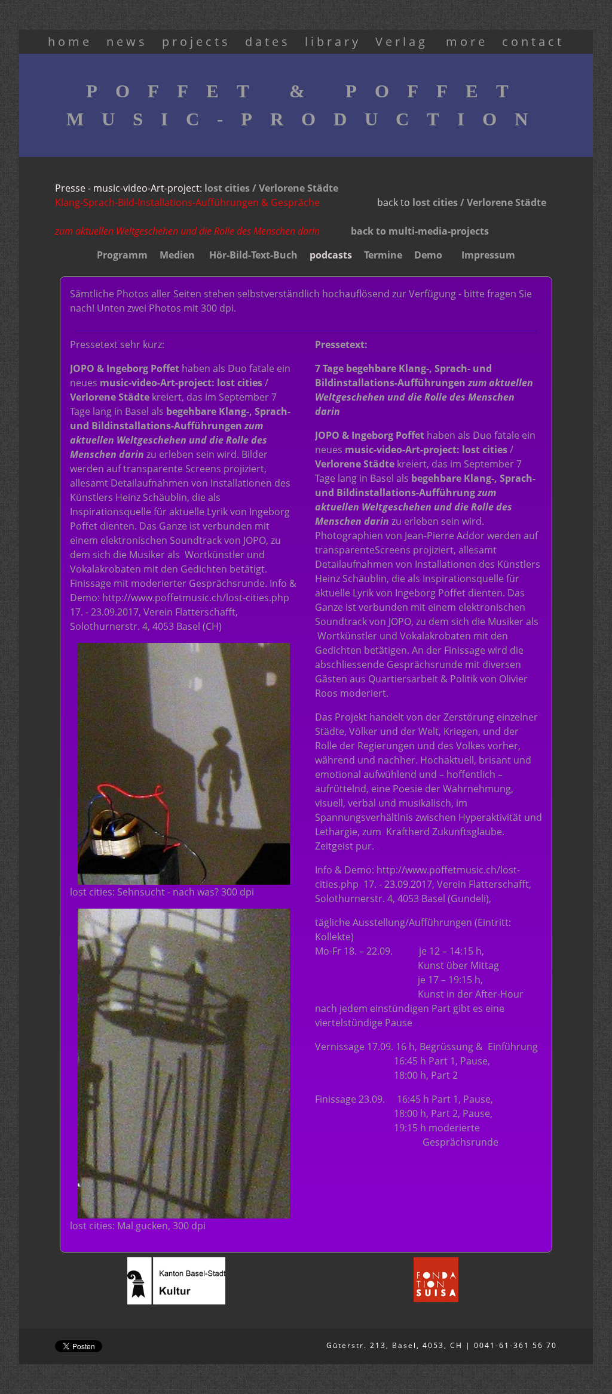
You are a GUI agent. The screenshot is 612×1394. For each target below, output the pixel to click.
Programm (122, 254)
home (70, 41)
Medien (178, 254)
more (467, 41)
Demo (428, 254)
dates (267, 41)
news (127, 41)
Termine (383, 254)
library (333, 41)
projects (196, 41)
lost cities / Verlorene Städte (271, 188)
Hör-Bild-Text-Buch (253, 254)
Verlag (404, 41)
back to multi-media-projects (420, 231)
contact (533, 41)
